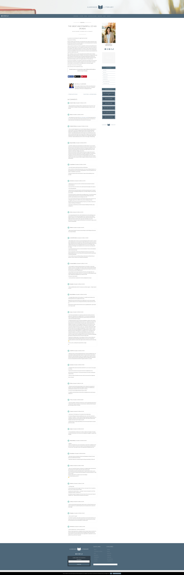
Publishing (82, 22)
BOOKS (85, 16)
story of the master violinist (84, 117)
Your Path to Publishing (108, 58)
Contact (109, 16)
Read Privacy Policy (116, 573)
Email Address (79, 559)
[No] (182, 573)
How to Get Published (108, 98)
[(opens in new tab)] (108, 124)
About (104, 16)
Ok (111, 573)
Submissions (75, 16)
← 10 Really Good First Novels (72, 94)
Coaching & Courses (92, 16)
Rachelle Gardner (75, 31)
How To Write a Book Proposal (109, 112)
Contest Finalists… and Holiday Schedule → (90, 94)
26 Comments (89, 31)
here (95, 117)
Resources (100, 16)
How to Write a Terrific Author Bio (109, 93)
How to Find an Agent (108, 103)
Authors (81, 16)
